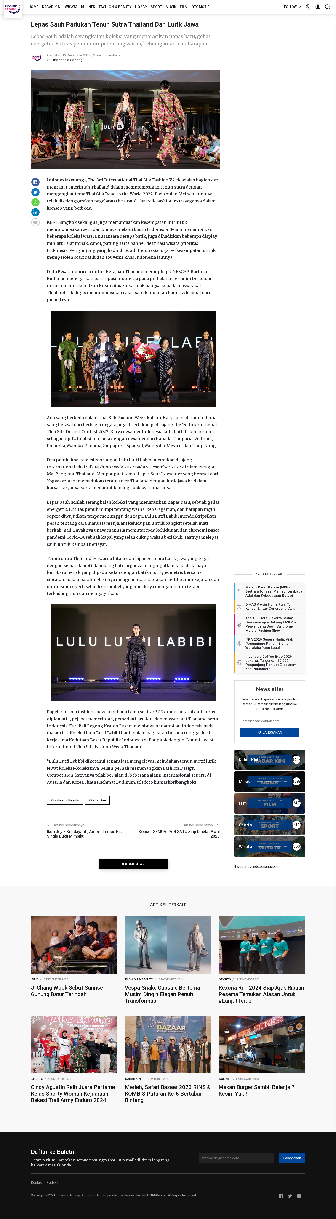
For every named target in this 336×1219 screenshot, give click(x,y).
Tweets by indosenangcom (256, 866)
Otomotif (200, 7)
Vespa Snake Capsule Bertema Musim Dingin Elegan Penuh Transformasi (162, 994)
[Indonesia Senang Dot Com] (299, 1195)
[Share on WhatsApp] (35, 202)
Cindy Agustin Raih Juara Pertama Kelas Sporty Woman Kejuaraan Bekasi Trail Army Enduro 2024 (73, 1094)
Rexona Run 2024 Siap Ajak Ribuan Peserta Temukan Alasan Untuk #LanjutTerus (261, 994)
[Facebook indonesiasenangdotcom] (281, 1195)
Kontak (36, 1182)
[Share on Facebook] (35, 182)
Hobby (141, 7)
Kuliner (88, 7)
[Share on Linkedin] (35, 212)
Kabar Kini (51, 7)
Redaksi (52, 1182)
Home (33, 7)
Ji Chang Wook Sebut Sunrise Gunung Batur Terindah (67, 991)
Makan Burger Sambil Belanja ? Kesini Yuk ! (256, 1090)
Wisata (71, 7)
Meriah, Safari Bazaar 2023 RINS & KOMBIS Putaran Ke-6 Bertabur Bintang (168, 1094)
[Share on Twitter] (35, 192)
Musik (171, 7)
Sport (156, 7)
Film (184, 7)
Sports (225, 979)
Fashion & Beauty (115, 7)
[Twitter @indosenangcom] (290, 1195)
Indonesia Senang (68, 60)
